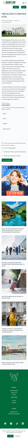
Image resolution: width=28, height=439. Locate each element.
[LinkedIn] (23, 424)
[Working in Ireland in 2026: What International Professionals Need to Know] (14, 247)
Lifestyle (14, 402)
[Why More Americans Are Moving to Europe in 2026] (14, 281)
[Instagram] (11, 424)
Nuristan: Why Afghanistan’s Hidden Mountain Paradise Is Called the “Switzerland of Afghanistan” (13, 230)
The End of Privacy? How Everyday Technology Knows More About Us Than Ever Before (12, 330)
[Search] (23, 3)
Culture (4, 22)
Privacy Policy (12, 148)
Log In (23, 7)
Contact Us (14, 392)
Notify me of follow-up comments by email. (15, 151)
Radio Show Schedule (14, 413)
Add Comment (7, 129)
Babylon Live (13, 411)
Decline (17, 436)
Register (16, 7)
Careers (14, 394)
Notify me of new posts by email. (12, 155)
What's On (8, 22)
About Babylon (14, 390)
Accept (10, 436)
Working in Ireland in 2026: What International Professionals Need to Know (13, 264)
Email (4, 118)
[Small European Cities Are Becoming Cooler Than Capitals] (14, 347)
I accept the (9, 148)
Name (5, 113)
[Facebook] (5, 424)
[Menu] (25, 3)
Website (5, 123)
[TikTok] (17, 424)
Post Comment (7, 160)
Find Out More (6, 103)
